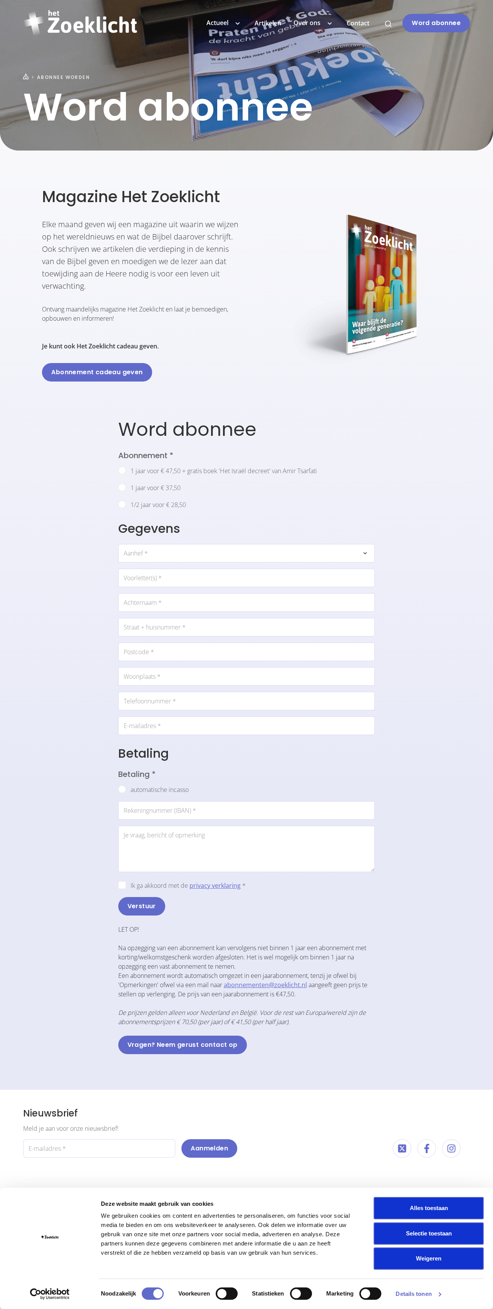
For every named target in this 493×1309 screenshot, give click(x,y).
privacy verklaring (215, 885)
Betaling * (137, 774)
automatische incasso (160, 789)
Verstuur (141, 906)
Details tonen (413, 1294)
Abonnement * (145, 455)
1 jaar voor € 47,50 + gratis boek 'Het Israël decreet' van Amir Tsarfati (224, 471)
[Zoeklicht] (80, 23)
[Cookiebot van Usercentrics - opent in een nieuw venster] (50, 1294)
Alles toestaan (429, 1208)
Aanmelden (209, 1148)
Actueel (217, 22)
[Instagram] (451, 1148)
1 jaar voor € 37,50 (156, 488)
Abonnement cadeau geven (97, 372)
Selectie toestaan (429, 1233)
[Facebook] (427, 1148)
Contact (358, 23)
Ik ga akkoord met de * (188, 885)
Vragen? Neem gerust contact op (182, 1044)
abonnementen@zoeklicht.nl (265, 985)
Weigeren (428, 1258)
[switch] (227, 1293)
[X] (402, 1148)
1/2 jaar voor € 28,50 (158, 504)
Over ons (306, 22)
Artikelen (268, 23)
